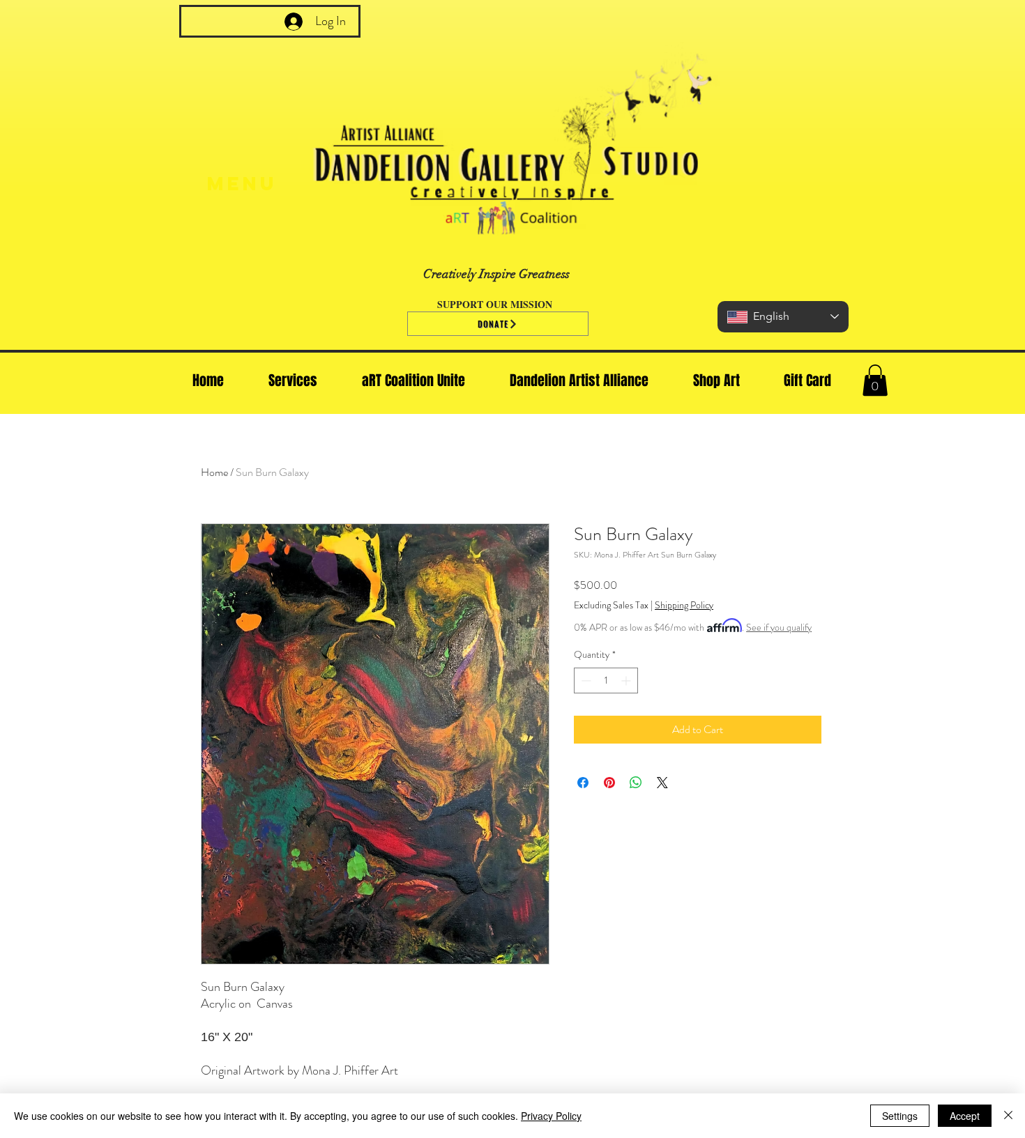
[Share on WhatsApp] (636, 782)
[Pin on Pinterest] (609, 782)
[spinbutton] (605, 680)
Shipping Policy (684, 605)
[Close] (1008, 1116)
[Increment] (627, 680)
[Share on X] (662, 782)
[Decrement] (584, 680)
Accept (965, 1116)
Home (214, 472)
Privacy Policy (551, 1116)
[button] (875, 380)
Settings (900, 1116)
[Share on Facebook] (583, 782)
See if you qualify (779, 627)
